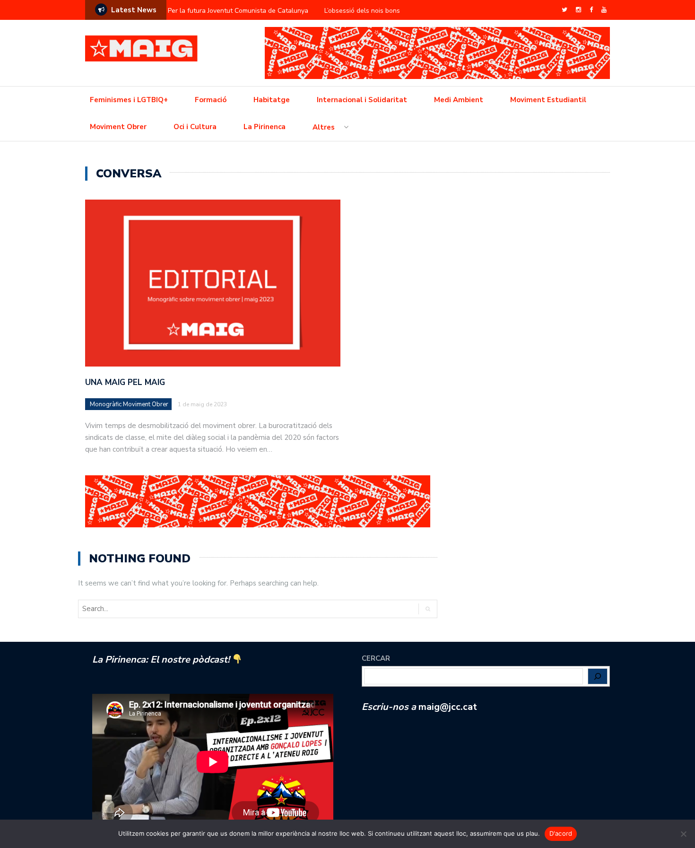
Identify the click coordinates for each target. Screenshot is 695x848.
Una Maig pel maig (125, 382)
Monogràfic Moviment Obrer (129, 404)
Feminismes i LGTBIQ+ (129, 100)
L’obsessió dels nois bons (362, 10)
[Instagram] (578, 10)
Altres (324, 127)
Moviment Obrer (118, 126)
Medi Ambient (458, 100)
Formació (210, 100)
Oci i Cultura (195, 126)
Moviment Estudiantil (548, 100)
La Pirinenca (264, 126)
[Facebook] (591, 10)
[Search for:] (147, 609)
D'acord (561, 833)
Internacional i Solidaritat (362, 100)
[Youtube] (604, 10)
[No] (683, 834)
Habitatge (271, 100)
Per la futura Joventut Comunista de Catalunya (238, 10)
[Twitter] (564, 10)
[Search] (427, 608)
